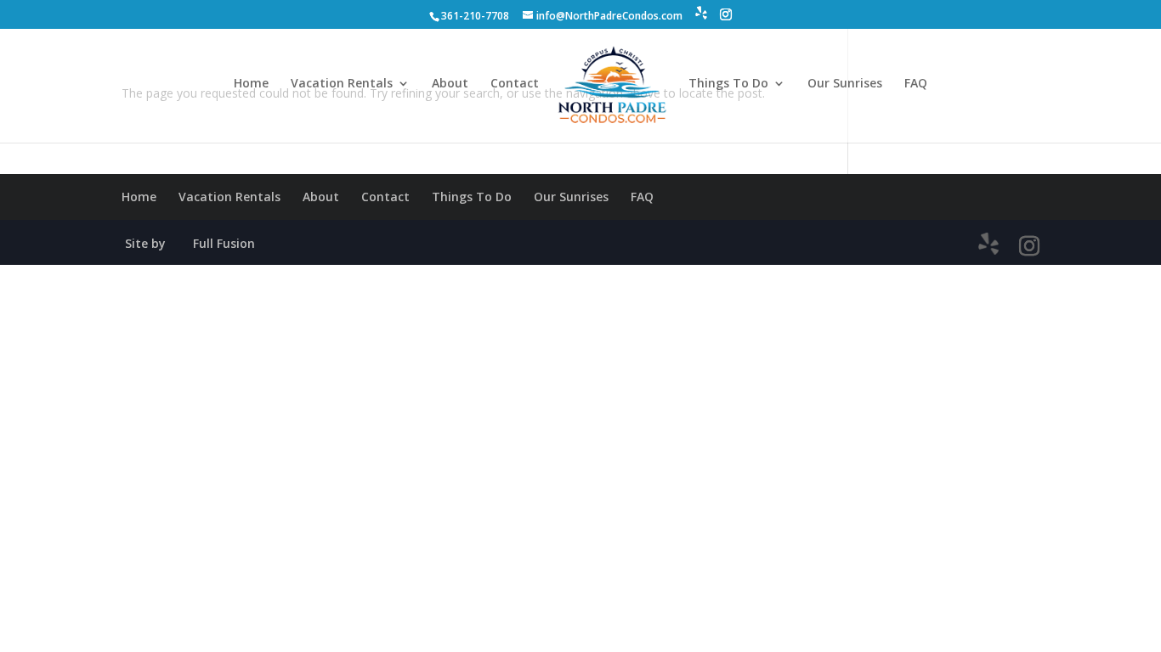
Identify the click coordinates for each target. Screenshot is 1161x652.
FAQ (915, 84)
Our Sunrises (844, 84)
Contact (514, 84)
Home (251, 84)
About (450, 84)
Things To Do (728, 84)
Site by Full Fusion (190, 243)
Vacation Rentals (342, 84)
